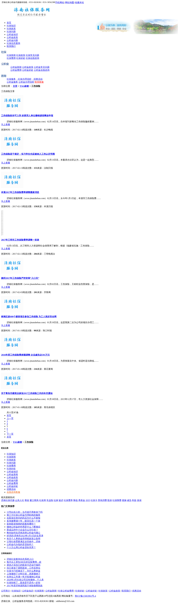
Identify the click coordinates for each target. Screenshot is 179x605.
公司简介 (5, 591)
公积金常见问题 (42, 67)
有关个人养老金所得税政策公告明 (23, 538)
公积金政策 (12, 37)
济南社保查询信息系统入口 (20, 559)
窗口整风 (34, 500)
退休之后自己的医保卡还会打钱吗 (23, 565)
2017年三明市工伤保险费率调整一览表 (20, 240)
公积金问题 (12, 40)
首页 (9, 22)
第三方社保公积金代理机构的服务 (23, 515)
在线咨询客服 (13, 492)
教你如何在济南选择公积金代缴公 (23, 532)
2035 (88, 500)
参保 (139, 500)
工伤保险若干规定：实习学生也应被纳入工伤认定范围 (28, 154)
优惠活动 (37, 79)
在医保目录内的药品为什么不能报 (23, 518)
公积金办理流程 (26, 82)
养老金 (81, 500)
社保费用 (11, 58)
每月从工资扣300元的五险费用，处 (24, 562)
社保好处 (20, 58)
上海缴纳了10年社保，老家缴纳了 (23, 574)
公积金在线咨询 (42, 70)
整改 (27, 500)
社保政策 (11, 28)
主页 (15, 86)
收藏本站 (79, 2)
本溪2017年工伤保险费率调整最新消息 (20, 192)
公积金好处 (27, 70)
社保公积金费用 (66, 591)
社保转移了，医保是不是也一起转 (23, 582)
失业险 (49, 500)
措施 (124, 500)
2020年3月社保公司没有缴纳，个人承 (25, 579)
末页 (9, 437)
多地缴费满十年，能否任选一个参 (23, 521)
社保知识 (11, 25)
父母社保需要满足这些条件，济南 (23, 541)
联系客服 (39, 82)
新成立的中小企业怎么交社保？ (22, 530)
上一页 (10, 418)
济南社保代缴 (8, 500)
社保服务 (11, 79)
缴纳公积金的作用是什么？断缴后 (23, 527)
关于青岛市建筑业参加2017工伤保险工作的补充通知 (27, 393)
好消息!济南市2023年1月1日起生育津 (25, 535)
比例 (56, 500)
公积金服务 (12, 82)
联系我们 (11, 46)
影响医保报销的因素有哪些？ (21, 524)
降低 (75, 500)
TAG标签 (24, 86)
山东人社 (19, 500)
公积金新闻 (16, 67)
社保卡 (94, 500)
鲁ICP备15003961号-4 (85, 596)
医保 (109, 500)
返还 (61, 500)
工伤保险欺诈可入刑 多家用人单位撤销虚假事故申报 (27, 115)
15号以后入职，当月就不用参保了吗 (25, 512)
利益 (134, 500)
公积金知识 (12, 34)
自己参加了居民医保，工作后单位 (23, 568)
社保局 (42, 500)
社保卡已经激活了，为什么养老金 (23, 571)
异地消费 (102, 500)
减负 (129, 500)
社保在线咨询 (32, 58)
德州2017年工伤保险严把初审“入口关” (20, 278)
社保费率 (68, 500)
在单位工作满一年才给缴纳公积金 (23, 577)
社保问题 (11, 31)
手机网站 (59, 2)
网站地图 (69, 2)
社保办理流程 (23, 79)
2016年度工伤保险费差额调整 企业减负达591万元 (25, 355)
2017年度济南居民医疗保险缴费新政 (25, 585)
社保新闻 (11, 55)
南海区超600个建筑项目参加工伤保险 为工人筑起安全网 (28, 316)
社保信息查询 (13, 43)
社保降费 (116, 500)
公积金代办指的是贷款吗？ (20, 544)
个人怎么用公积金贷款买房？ (21, 547)
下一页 (10, 434)
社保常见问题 (32, 55)
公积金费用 (16, 70)
